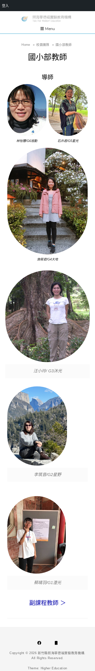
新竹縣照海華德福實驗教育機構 (61, 653)
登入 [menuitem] (5, 5)
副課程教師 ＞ (47, 603)
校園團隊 (45, 45)
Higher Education (54, 668)
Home (28, 45)
